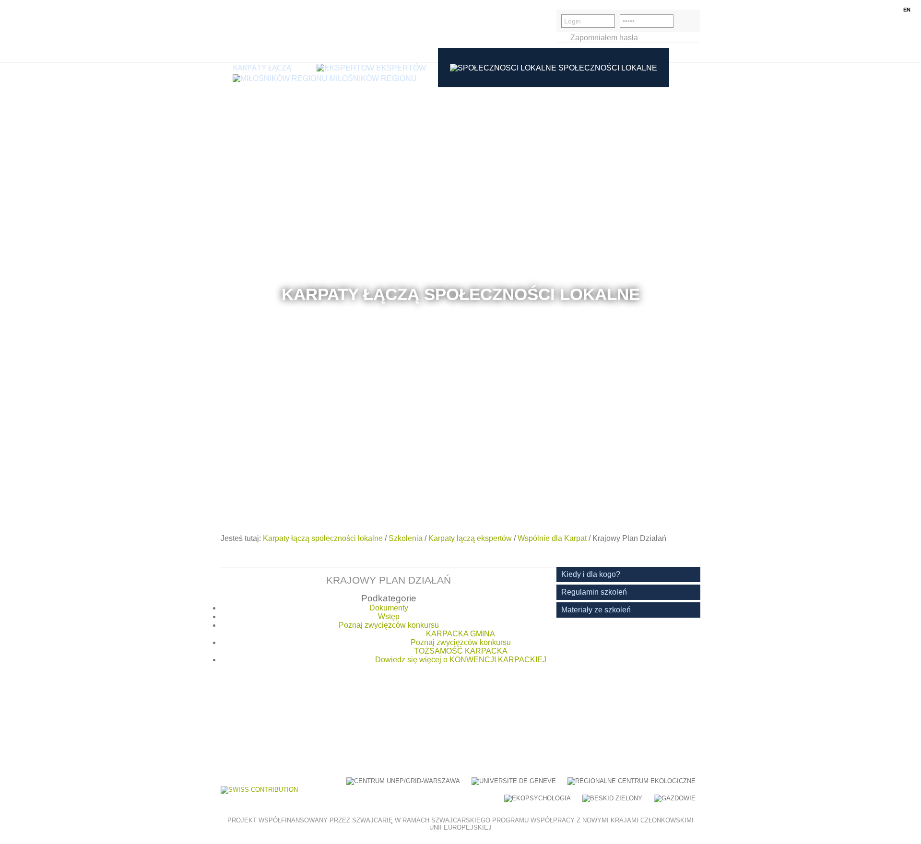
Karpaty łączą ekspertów (470, 538)
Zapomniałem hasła (604, 38)
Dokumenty (388, 608)
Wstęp (389, 616)
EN (906, 9)
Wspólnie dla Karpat (552, 538)
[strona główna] (266, 31)
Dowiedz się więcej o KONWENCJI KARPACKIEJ (460, 660)
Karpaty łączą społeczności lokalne (323, 538)
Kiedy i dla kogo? (590, 574)
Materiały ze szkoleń (596, 610)
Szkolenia (406, 538)
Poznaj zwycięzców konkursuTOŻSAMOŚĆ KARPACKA (461, 646)
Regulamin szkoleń (594, 592)
